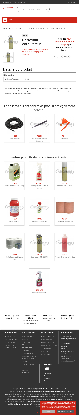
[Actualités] (47, 368)
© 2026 (39, 412)
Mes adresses (47, 339)
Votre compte (47, 332)
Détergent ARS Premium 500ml (39, 185)
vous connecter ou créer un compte (65, 41)
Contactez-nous (10, 342)
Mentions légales (28, 336)
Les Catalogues (10, 336)
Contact (22, 2)
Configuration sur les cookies (65, 411)
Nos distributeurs (11, 339)
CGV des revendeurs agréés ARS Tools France (29, 358)
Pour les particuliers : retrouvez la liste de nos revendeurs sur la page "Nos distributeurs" (35, 51)
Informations (67, 332)
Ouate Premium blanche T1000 (14, 257)
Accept (48, 411)
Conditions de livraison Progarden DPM (27, 350)
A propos (25, 339)
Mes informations (48, 342)
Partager (61, 56)
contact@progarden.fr (68, 361)
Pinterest (68, 56)
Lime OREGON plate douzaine (39, 138)
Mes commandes (48, 336)
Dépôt (24, 367)
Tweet (65, 56)
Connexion (46, 354)
